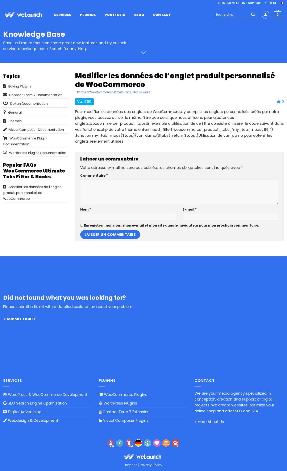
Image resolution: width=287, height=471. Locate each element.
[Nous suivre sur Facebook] (266, 3)
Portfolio (115, 15)
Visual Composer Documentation (36, 129)
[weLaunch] (24, 15)
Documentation (231, 3)
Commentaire (94, 175)
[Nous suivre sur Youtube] (274, 3)
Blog (139, 15)
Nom (85, 209)
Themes (15, 121)
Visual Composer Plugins (125, 420)
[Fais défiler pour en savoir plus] (143, 52)
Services (62, 15)
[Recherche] (253, 15)
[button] (265, 14)
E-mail (190, 209)
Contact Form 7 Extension (125, 411)
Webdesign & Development (32, 420)
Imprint (131, 465)
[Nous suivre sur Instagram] (270, 3)
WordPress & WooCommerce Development (47, 394)
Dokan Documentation (29, 103)
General (15, 112)
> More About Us (209, 421)
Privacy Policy (151, 465)
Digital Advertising (24, 411)
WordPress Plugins (120, 403)
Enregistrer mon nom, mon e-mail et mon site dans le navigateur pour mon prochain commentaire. (171, 225)
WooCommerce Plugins (125, 394)
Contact (162, 15)
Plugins (88, 15)
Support (255, 3)
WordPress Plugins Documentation (37, 152)
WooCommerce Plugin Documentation (25, 141)
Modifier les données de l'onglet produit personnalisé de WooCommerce (32, 192)
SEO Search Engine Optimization (37, 403)
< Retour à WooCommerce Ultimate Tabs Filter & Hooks (112, 92)
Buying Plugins (19, 86)
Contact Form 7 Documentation (35, 95)
